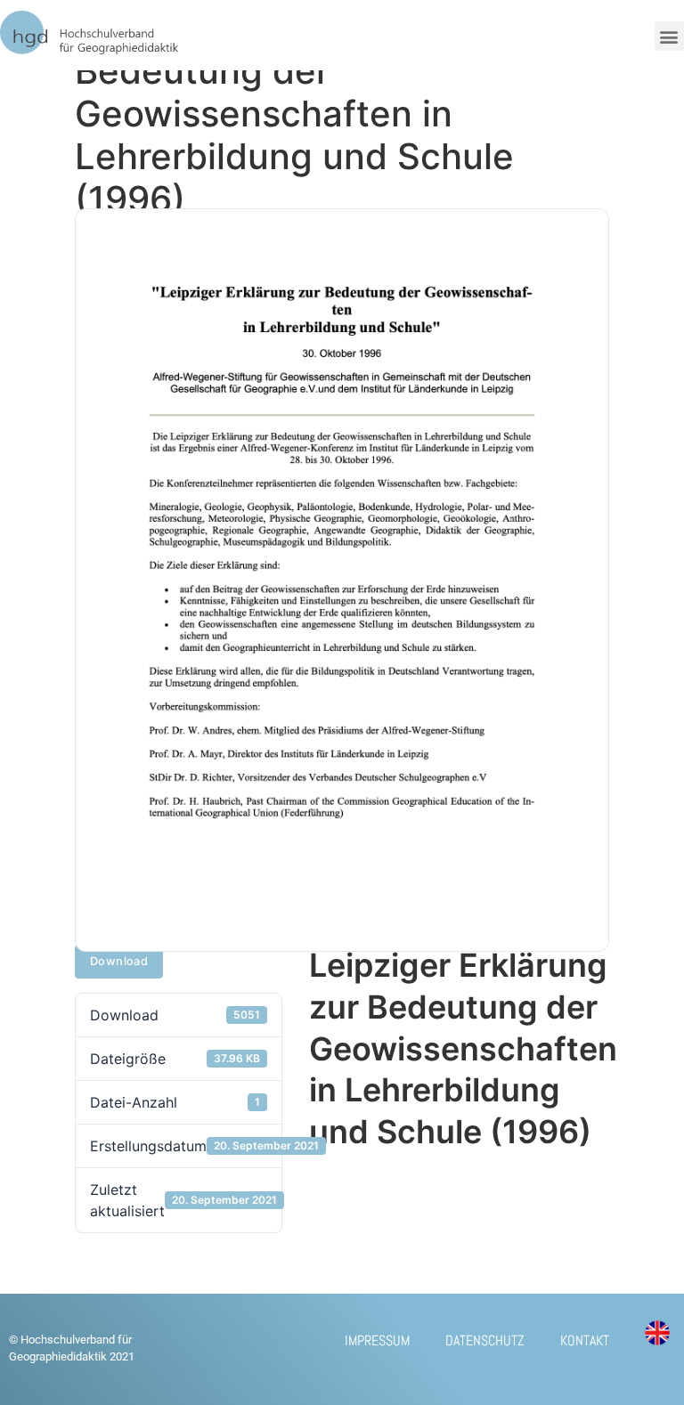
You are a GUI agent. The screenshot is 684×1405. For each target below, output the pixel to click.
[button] (669, 36)
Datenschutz (485, 1340)
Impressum (377, 1340)
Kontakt (584, 1340)
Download (119, 961)
